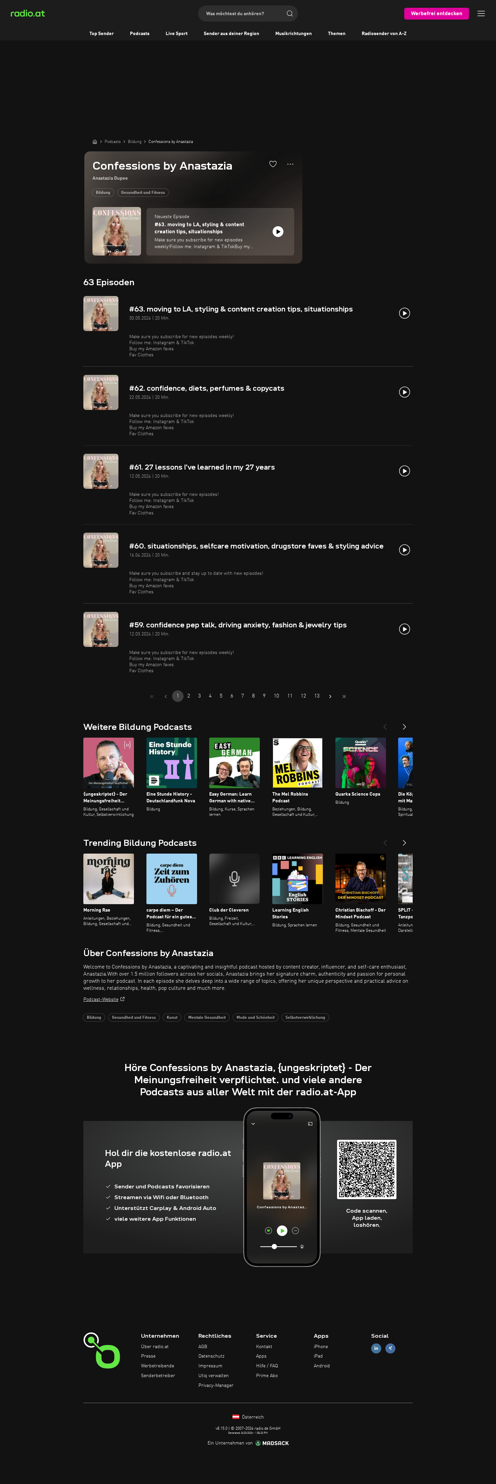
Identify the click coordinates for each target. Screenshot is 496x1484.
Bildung (103, 193)
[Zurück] (385, 724)
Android (322, 1366)
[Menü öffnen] (481, 13)
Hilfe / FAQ (267, 1366)
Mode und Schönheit (256, 1018)
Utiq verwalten (213, 1375)
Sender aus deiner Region (231, 33)
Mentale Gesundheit (207, 1018)
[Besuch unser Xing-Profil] (390, 1348)
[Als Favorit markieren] (273, 163)
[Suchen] (290, 13)
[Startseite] (95, 141)
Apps (261, 1356)
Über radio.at (155, 1346)
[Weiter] (404, 724)
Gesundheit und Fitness (143, 193)
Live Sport (177, 33)
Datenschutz (211, 1356)
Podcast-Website (100, 999)
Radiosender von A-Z (384, 33)
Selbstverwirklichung (305, 1018)
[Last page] (343, 696)
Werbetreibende (157, 1366)
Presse (148, 1356)
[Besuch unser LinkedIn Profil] (376, 1348)
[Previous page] (165, 696)
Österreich (252, 1417)
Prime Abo (267, 1375)
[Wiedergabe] (278, 231)
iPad (318, 1356)
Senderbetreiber (158, 1375)
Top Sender (101, 33)
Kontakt (264, 1346)
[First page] (152, 696)
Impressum (210, 1366)
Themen (337, 33)
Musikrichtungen (293, 33)
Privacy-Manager (215, 1385)
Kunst (172, 1018)
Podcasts (139, 33)
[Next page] (330, 696)
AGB (202, 1346)
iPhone (321, 1346)
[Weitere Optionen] (290, 164)
